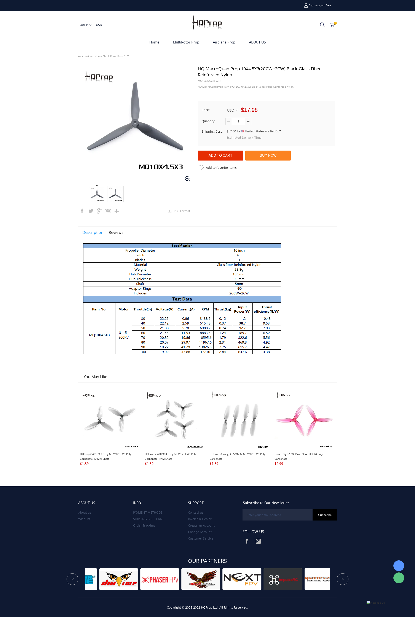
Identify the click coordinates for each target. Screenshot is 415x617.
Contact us (195, 512)
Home (154, 42)
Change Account (200, 532)
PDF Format (182, 211)
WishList (84, 519)
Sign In (313, 5)
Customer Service (200, 538)
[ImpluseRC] (205, 579)
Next (342, 579)
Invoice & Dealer (200, 519)
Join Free (326, 5)
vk (108, 211)
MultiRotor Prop (186, 42)
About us (84, 512)
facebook (82, 211)
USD (230, 110)
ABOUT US (257, 42)
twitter (90, 211)
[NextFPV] (164, 579)
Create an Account (201, 525)
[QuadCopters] (246, 579)
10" (127, 56)
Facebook (247, 541)
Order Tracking (144, 525)
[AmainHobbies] (287, 579)
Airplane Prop (224, 42)
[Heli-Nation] (123, 579)
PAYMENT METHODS (147, 512)
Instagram (258, 541)
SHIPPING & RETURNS (148, 519)
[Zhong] (398, 565)
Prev (72, 579)
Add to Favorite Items (221, 167)
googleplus (99, 211)
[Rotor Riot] (328, 579)
